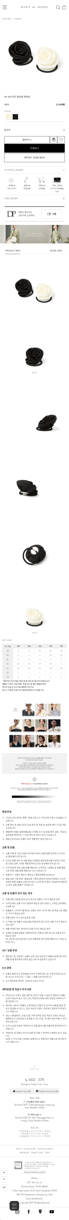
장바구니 (26, 139)
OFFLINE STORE (29, 1149)
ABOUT (19, 1149)
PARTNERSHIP (24, 1153)
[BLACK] (15, 117)
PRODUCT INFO (12, 250)
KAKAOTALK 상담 (23, 1091)
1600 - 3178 (36, 1080)
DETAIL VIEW (56, 250)
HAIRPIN (17, 19)
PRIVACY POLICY (37, 1153)
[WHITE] (9, 117)
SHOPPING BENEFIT (45, 1149)
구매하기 (34, 148)
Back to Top (34, 1067)
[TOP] (4, 1173)
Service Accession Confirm (35, 1171)
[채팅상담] (14, 1205)
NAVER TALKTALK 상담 (48, 1091)
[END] (4, 1179)
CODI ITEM (6, 19)
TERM (47, 1153)
